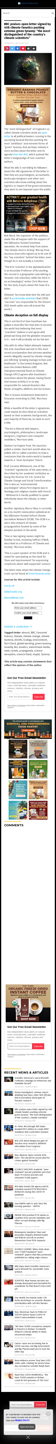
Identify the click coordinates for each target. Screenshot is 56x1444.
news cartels (11, 650)
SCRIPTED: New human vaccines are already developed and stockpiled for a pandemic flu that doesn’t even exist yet (33, 1284)
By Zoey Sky (29, 1198)
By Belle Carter (31, 1135)
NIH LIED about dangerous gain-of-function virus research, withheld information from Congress (31, 1144)
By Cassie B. (30, 1244)
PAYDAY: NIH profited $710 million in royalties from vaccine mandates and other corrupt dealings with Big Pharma (32, 1219)
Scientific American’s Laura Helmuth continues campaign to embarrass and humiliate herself (33, 1081)
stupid (36, 654)
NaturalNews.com (14, 597)
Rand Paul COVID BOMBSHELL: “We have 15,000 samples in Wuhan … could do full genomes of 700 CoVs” (32, 1378)
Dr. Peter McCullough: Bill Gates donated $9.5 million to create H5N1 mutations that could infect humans (32, 1129)
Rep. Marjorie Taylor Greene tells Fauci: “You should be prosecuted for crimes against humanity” (32, 1158)
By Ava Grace (30, 1321)
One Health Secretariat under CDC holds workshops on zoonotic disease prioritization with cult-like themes (33, 1300)
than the (20, 154)
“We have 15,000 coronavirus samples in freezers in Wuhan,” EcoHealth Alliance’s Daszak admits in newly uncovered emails (33, 1330)
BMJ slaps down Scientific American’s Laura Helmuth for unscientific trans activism (32, 1269)
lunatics (23, 647)
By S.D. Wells (30, 1181)
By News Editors (32, 1087)
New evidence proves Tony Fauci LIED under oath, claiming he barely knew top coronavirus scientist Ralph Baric (32, 1363)
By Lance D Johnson (32, 1227)
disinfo (18, 639)
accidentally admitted (24, 298)
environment (40, 639)
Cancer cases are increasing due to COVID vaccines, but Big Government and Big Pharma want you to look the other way (32, 1347)
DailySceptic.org (13, 591)
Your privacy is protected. (16, 705)
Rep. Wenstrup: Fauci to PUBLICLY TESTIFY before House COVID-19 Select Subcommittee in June (31, 1315)
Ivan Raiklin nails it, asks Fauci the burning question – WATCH (31, 1205)
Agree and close (27, 1427)
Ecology (27, 639)
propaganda (26, 650)
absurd (26, 632)
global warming (25, 643)
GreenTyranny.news (39, 573)
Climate (18, 636)
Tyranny (45, 654)
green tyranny (43, 643)
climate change (31, 636)
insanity (8, 647)
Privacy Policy (22, 1420)
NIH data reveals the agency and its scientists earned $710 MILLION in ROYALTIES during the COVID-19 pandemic (32, 1190)
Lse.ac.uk (9, 585)
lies (16, 647)
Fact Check (10, 643)
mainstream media (39, 647)
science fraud (24, 654)
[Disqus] (28, 867)
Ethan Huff (23, 43)
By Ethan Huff (30, 1104)
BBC (33, 632)
